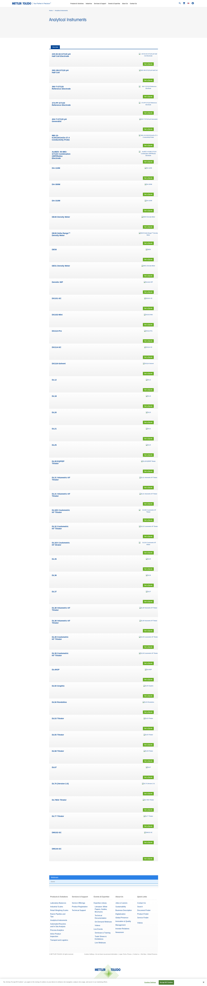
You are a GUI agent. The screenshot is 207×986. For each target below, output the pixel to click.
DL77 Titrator (58, 816)
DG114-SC (56, 347)
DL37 (54, 592)
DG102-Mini (57, 315)
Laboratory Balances (58, 903)
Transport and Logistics (59, 940)
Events (53, 881)
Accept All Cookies (166, 982)
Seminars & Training (102, 933)
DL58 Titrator (58, 751)
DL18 (54, 396)
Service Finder (142, 918)
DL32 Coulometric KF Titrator (60, 527)
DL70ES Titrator (59, 800)
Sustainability (120, 907)
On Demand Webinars (103, 922)
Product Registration (80, 907)
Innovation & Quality (123, 921)
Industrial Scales (56, 907)
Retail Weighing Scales (59, 910)
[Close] (203, 982)
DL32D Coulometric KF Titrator (61, 511)
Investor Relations (122, 929)
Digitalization (120, 914)
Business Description (123, 910)
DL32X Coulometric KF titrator (61, 544)
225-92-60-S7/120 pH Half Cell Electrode (61, 55)
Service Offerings (78, 903)
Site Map (143, 954)
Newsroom (119, 932)
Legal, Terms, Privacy (125, 954)
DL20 (54, 412)
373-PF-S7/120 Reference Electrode (61, 104)
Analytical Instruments (58, 920)
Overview (55, 47)
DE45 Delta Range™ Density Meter (61, 234)
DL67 (54, 767)
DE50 (54, 249)
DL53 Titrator (58, 718)
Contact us (136, 954)
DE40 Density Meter (61, 217)
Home (51, 10)
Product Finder (143, 914)
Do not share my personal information (107, 954)
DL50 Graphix (58, 686)
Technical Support (79, 910)
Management (120, 925)
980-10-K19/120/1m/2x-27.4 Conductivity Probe (61, 137)
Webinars (54, 877)
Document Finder (144, 910)
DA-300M (56, 184)
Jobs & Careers (121, 903)
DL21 (54, 429)
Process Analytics (57, 930)
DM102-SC (56, 832)
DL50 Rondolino (59, 702)
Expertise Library (100, 903)
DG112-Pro (57, 331)
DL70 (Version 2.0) (60, 784)
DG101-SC (56, 298)
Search (140, 907)
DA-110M (56, 168)
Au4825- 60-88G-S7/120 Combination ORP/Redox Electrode (61, 155)
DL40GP (55, 670)
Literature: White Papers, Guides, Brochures (101, 909)
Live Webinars (100, 943)
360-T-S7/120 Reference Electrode (61, 88)
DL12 (54, 380)
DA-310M (56, 201)
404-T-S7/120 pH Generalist (59, 120)
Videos (97, 925)
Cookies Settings (89, 954)
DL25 (54, 445)
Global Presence (121, 918)
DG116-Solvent (59, 363)
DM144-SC (56, 849)
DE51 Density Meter (61, 266)
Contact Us (133, 4)
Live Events (98, 929)
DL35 (54, 559)
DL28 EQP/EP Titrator (58, 462)
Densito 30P (57, 282)
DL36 (54, 575)
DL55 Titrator (58, 735)
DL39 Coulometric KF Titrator (60, 638)
